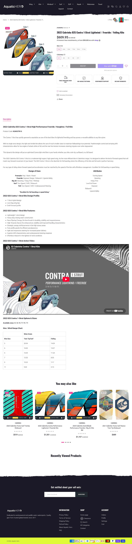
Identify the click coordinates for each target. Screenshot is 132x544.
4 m (64, 49)
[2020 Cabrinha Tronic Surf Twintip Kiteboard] (18, 405)
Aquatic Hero (15, 541)
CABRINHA (18, 423)
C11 (78, 58)
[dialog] (116, 7)
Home (5, 20)
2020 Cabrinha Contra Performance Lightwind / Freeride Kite (50, 427)
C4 (73, 58)
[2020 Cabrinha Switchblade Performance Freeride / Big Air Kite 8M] (82, 405)
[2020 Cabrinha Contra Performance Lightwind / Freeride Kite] (50, 405)
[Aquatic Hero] (13, 6)
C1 (59, 58)
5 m (69, 49)
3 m (59, 49)
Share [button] (61, 99)
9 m (78, 49)
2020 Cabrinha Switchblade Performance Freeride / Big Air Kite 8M (82, 428)
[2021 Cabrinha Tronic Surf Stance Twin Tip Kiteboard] (114, 405)
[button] (63, 442)
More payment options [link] (110, 70)
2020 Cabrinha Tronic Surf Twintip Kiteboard (18, 427)
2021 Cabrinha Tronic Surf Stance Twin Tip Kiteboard (114, 427)
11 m (83, 49)
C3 (68, 58)
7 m (73, 49)
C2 (64, 58)
